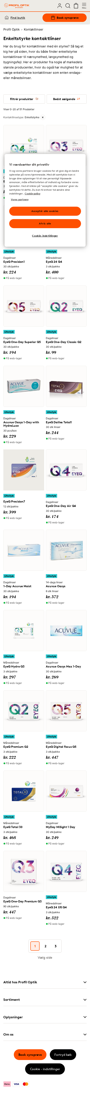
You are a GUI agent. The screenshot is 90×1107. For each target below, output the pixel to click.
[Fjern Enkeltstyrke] (42, 117)
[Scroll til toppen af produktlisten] (9, 1094)
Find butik (17, 17)
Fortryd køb (63, 1055)
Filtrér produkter (21, 99)
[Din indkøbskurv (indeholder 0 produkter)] (76, 5)
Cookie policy (32, 193)
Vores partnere (19, 199)
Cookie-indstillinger (45, 235)
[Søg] (67, 5)
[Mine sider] (59, 5)
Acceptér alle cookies (45, 211)
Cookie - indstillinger (45, 1069)
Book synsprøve (67, 17)
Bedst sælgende (64, 99)
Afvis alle (45, 223)
